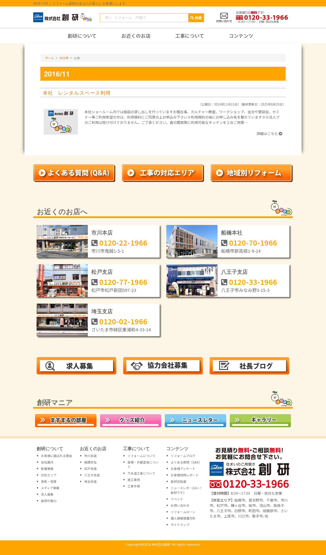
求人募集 (47, 494)
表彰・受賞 (49, 481)
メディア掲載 (50, 488)
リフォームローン (183, 512)
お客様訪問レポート (185, 475)
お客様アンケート (183, 468)
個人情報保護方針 (183, 518)
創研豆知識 (178, 481)
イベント (177, 499)
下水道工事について (141, 473)
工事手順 (134, 486)
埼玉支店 (102, 311)
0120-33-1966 (253, 282)
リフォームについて (141, 455)
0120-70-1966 (253, 242)
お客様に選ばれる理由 (56, 455)
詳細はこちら (268, 133)
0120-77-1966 (123, 282)
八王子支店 (234, 271)
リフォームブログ (183, 455)
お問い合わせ (180, 505)
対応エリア (49, 475)
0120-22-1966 (123, 242)
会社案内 (47, 462)
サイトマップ (180, 524)
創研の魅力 (49, 500)
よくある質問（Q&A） (186, 462)
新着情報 (47, 468)
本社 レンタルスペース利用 (77, 92)
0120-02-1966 (123, 321)
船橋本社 (231, 232)
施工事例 (134, 479)
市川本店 (102, 232)
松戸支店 (102, 271)
